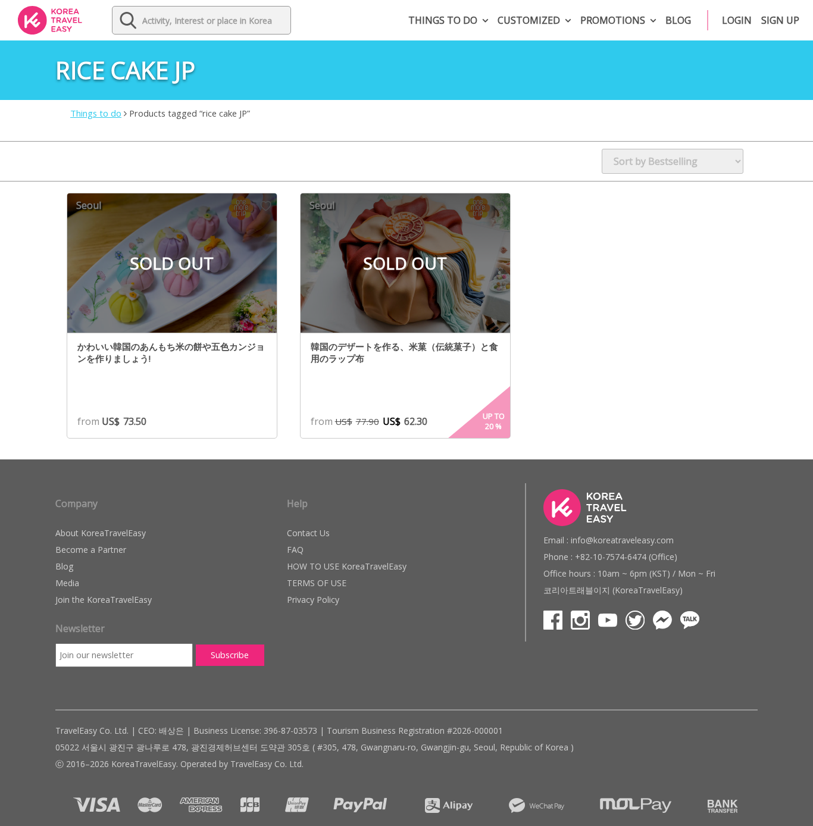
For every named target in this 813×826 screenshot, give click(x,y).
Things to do (442, 20)
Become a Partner (90, 549)
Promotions (612, 20)
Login (737, 20)
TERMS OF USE (316, 583)
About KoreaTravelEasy (100, 533)
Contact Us (308, 533)
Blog (678, 20)
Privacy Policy (313, 599)
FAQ (295, 549)
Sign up (780, 20)
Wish (265, 205)
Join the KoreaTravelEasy (103, 599)
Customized (529, 20)
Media (67, 583)
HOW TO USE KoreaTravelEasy (346, 566)
